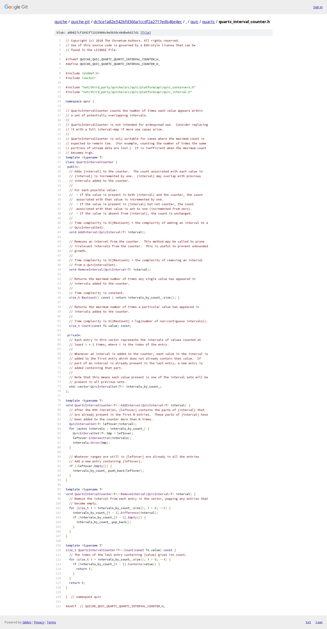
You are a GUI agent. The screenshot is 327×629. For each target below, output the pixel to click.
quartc (208, 21)
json (319, 622)
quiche (60, 21)
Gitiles (26, 622)
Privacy (39, 622)
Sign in (318, 7)
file (145, 32)
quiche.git (80, 21)
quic (194, 21)
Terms (51, 622)
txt (308, 622)
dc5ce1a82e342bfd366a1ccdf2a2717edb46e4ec (138, 21)
